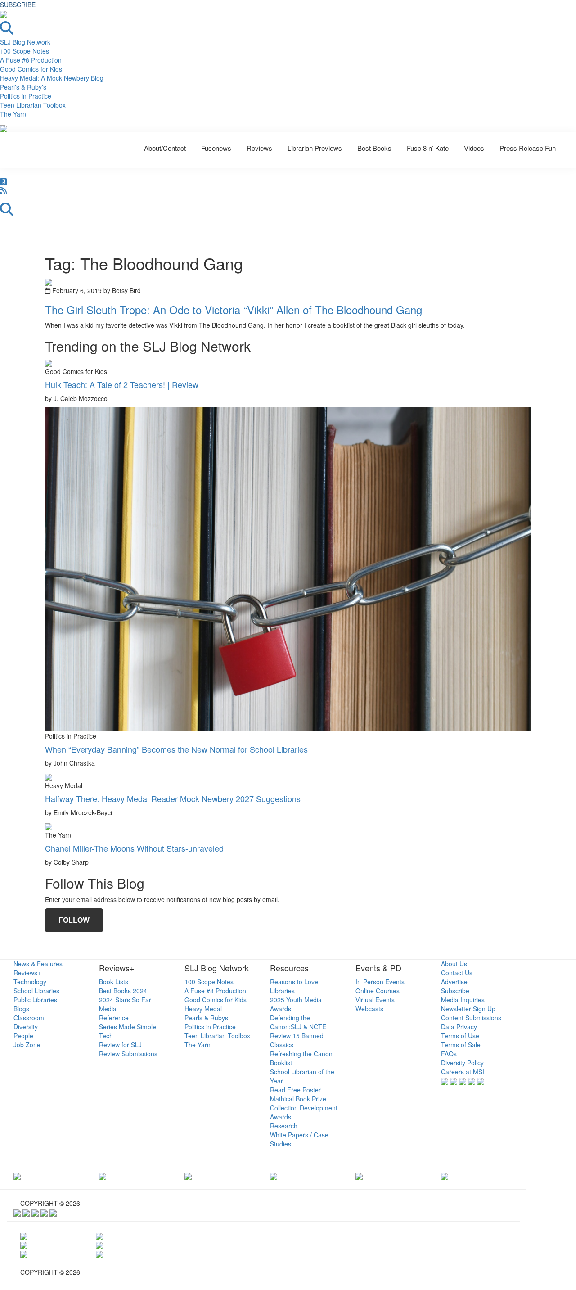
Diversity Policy (462, 1062)
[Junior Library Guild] (273, 1175)
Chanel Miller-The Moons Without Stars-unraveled (134, 848)
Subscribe (455, 990)
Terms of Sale (461, 1044)
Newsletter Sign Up (468, 1008)
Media (108, 1008)
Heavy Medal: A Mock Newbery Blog (52, 77)
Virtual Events (375, 999)
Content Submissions (471, 1017)
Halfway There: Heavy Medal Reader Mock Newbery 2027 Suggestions (173, 798)
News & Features (38, 963)
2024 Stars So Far (125, 999)
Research (283, 1125)
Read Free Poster (295, 1089)
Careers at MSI (462, 1071)
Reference (114, 1017)
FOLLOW (74, 920)
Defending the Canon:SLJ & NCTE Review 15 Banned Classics (298, 1031)
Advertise (454, 981)
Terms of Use (460, 1035)
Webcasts (369, 1008)
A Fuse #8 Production (31, 59)
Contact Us (456, 972)
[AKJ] (102, 1175)
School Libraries (36, 990)
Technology (30, 981)
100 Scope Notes (24, 50)
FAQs (449, 1053)
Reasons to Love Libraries (294, 986)
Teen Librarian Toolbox (33, 104)
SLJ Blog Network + (28, 41)
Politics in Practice (25, 95)
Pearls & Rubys (206, 1017)
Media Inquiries (463, 999)
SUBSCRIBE (18, 4)
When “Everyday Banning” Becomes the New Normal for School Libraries (176, 749)
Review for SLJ (120, 1044)
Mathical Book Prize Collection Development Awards (304, 1107)
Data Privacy (459, 1026)
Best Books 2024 (123, 990)
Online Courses (378, 990)
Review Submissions (128, 1053)
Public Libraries (35, 999)
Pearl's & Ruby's (23, 86)
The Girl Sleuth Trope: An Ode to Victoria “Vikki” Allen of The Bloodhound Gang (233, 309)
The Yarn (13, 113)
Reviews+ (27, 972)
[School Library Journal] (444, 1175)
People (23, 1035)
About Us (454, 963)
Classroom (29, 1017)
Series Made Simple (127, 1026)
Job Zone (27, 1044)
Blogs (21, 1008)
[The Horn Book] (188, 1175)
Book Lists (113, 981)
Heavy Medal (203, 1008)
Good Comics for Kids (31, 68)
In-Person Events (380, 981)
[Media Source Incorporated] (17, 1175)
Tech (106, 1035)
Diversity (26, 1026)
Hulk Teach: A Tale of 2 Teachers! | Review (121, 384)
